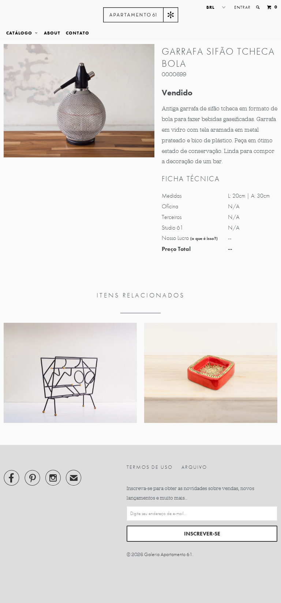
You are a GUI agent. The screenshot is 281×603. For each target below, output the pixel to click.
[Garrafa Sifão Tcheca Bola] (79, 100)
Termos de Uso (150, 467)
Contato (77, 33)
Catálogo (20, 33)
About (52, 33)
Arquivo (194, 467)
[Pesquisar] (258, 7)
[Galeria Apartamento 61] (140, 15)
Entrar (242, 7)
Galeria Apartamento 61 (168, 554)
